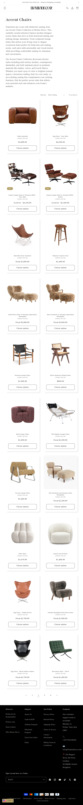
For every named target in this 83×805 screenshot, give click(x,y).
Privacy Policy (49, 714)
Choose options (22, 148)
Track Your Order (31, 737)
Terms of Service (50, 729)
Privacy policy (38, 798)
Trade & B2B (29, 719)
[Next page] (56, 695)
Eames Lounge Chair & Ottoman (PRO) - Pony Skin (22, 196)
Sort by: (43, 95)
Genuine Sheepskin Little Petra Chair (60, 612)
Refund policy (27, 798)
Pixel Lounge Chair (22, 434)
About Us (28, 714)
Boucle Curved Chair (60, 554)
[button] (4, 8)
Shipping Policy (49, 724)
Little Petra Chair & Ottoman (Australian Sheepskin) (22, 315)
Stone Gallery (11, 727)
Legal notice (72, 798)
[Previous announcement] (4, 2)
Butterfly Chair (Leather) (22, 256)
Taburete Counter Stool (60, 256)
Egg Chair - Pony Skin (60, 136)
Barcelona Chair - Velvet (60, 671)
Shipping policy (61, 798)
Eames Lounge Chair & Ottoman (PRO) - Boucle (60, 196)
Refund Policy (49, 719)
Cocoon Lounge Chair (22, 493)
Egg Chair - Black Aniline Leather (22, 671)
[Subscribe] (43, 779)
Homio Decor (17, 798)
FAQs (27, 742)
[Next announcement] (78, 2)
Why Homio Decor (13, 732)
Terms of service (49, 798)
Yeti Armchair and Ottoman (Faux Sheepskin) (60, 494)
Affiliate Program (31, 724)
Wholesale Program (28, 731)
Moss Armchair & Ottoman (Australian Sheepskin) (60, 315)
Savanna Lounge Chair (22, 375)
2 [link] (38, 695)
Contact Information (48, 736)
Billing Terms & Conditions (49, 744)
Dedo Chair (22, 554)
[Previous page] (26, 695)
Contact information (43, 800)
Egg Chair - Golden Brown (23, 612)
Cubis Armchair (22, 136)
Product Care (10, 722)
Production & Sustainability (11, 715)
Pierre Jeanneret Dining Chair (60, 375)
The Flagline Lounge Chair (60, 434)
